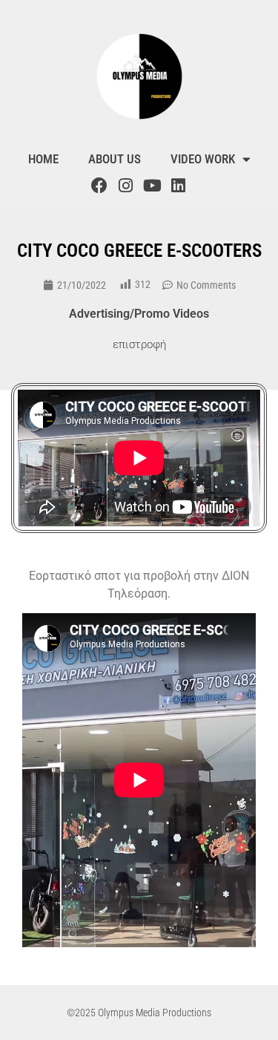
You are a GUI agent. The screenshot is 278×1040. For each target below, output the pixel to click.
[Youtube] (152, 185)
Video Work (203, 158)
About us (114, 158)
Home (43, 158)
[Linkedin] (178, 185)
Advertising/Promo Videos (139, 314)
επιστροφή (139, 344)
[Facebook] (99, 185)
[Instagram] (126, 185)
